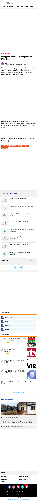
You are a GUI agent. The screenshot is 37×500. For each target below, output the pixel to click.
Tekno (2, 481)
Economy (8, 321)
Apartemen (24, 6)
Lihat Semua (18, 267)
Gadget (32, 6)
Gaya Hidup (4, 476)
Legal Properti (9, 317)
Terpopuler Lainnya (18, 392)
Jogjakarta (26, 499)
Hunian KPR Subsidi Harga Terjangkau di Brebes (18, 422)
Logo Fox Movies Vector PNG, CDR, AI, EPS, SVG (15, 361)
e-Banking (25, 145)
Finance (7, 325)
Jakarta (10, 499)
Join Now (7, 492)
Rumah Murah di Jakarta (12, 417)
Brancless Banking (15, 145)
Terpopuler (10, 6)
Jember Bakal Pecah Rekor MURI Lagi (15, 427)
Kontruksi (4, 479)
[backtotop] (18, 471)
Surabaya (16, 499)
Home (3, 6)
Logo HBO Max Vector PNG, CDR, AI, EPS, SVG (14, 372)
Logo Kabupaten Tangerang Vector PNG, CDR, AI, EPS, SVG (15, 339)
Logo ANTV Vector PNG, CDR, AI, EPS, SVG (14, 350)
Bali (21, 499)
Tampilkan (32, 260)
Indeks (17, 6)
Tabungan (5, 148)
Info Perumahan (23, 476)
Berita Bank (7, 53)
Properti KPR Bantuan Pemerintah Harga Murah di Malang (19, 383)
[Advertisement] (18, 26)
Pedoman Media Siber (16, 492)
